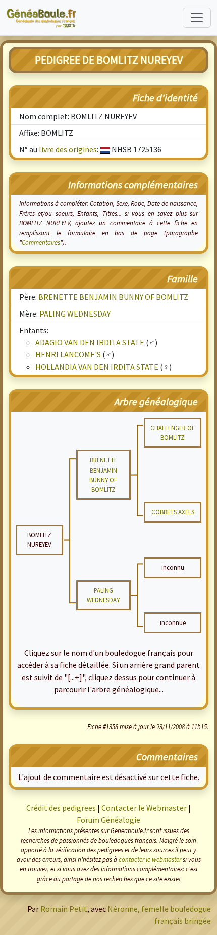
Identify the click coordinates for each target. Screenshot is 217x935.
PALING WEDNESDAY (75, 313)
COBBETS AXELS (172, 512)
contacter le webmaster (150, 859)
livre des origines (68, 149)
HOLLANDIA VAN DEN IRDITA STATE (96, 366)
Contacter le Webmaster (144, 808)
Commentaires (41, 242)
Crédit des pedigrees (61, 808)
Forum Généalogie (108, 820)
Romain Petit (63, 909)
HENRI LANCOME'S (68, 354)
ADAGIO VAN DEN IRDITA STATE (89, 342)
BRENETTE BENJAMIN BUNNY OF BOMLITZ (113, 297)
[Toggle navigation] (197, 18)
